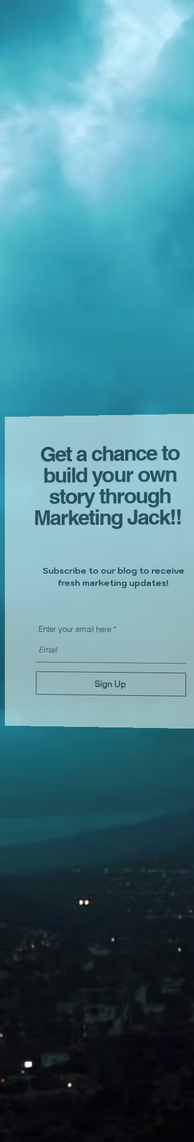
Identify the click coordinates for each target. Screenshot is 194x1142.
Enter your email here (72, 630)
